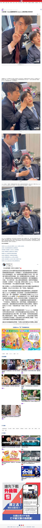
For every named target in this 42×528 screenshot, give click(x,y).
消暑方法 (36, 429)
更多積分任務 (25, 522)
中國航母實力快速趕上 (24, 447)
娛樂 (2, 373)
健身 (39, 429)
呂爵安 (14, 353)
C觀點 (29, 429)
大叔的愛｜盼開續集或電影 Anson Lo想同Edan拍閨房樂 (10, 257)
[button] (1, 1)
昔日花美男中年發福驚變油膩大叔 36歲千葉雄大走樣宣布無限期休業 (11, 372)
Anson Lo (11, 353)
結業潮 (14, 429)
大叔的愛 (3, 353)
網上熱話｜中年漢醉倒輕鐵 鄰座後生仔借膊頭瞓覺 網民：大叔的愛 (30, 387)
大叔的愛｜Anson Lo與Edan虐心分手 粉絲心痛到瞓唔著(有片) (11, 260)
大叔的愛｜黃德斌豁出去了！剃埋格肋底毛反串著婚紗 (9, 255)
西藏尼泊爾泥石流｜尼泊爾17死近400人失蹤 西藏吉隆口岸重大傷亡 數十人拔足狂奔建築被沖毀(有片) (30, 463)
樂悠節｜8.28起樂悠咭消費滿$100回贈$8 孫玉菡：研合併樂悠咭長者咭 (30, 479)
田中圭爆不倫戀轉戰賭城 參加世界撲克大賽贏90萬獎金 (11, 386)
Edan (17, 353)
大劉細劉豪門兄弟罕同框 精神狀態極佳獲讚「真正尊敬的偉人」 (11, 448)
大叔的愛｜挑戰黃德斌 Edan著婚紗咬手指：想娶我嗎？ (10, 251)
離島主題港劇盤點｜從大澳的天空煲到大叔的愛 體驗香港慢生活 (30, 372)
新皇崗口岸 (17, 429)
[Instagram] (21, 525)
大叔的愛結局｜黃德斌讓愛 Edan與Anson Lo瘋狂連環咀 (10, 249)
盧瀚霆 (7, 353)
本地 (22, 480)
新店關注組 (22, 429)
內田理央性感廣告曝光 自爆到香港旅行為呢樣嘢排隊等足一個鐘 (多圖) (11, 418)
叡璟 (32, 429)
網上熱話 (26, 429)
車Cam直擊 (9, 429)
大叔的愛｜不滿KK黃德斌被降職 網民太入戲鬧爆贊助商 (10, 247)
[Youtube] (23, 525)
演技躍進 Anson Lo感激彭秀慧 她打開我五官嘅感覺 (9, 253)
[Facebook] (19, 525)
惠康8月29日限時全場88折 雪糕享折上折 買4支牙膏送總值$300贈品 (11, 463)
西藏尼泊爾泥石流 (4, 429)
